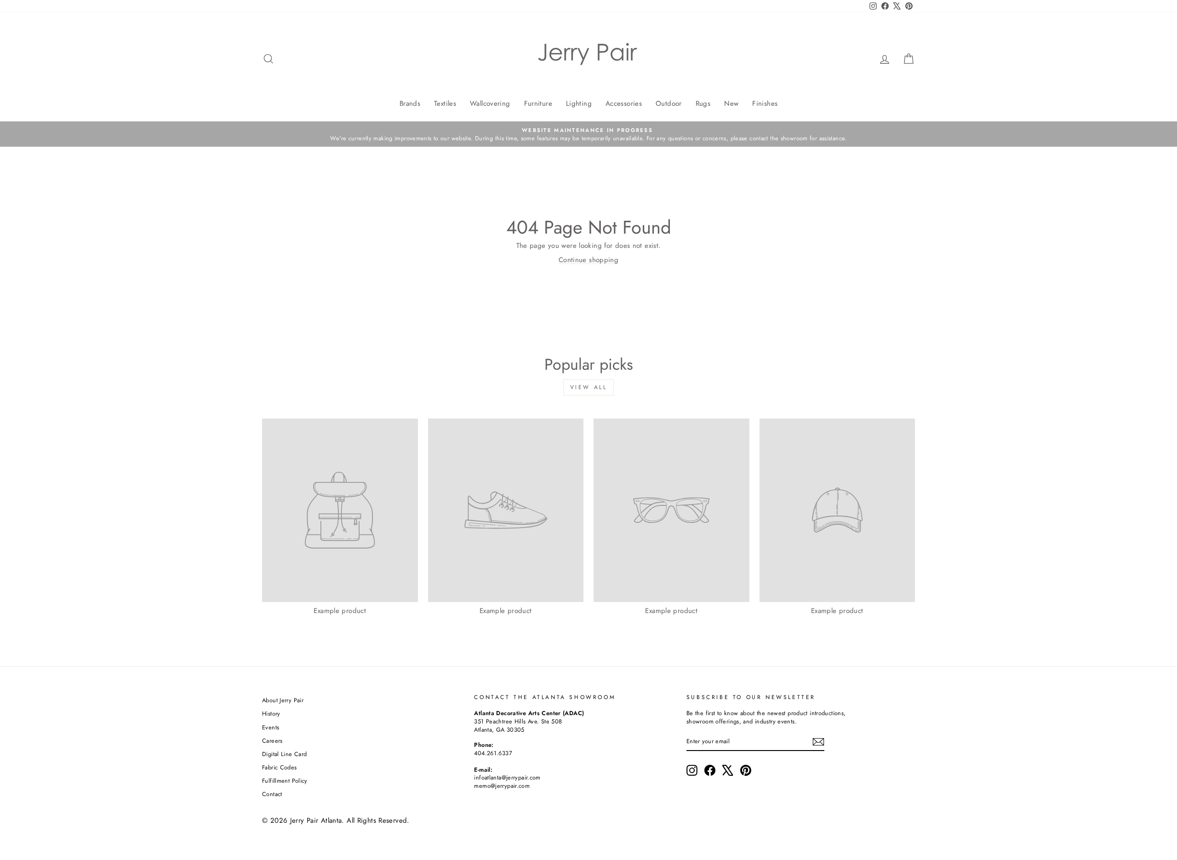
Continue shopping (588, 260)
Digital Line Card (284, 754)
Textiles (445, 103)
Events (270, 727)
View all (588, 387)
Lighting (579, 103)
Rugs (703, 103)
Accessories (624, 103)
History (271, 713)
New (731, 103)
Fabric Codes (279, 767)
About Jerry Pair (282, 700)
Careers (272, 740)
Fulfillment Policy (285, 780)
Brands (410, 103)
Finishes (764, 103)
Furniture (538, 103)
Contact (272, 794)
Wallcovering (490, 103)
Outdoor (669, 103)
